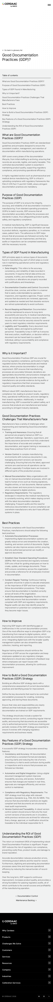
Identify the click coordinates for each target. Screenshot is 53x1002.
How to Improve (9, 108)
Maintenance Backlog (25, 900)
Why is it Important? (11, 93)
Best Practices (8, 104)
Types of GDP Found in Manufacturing (19, 89)
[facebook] (39, 996)
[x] (49, 996)
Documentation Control (28, 896)
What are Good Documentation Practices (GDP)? (23, 81)
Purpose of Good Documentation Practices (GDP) (24, 85)
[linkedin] (44, 996)
